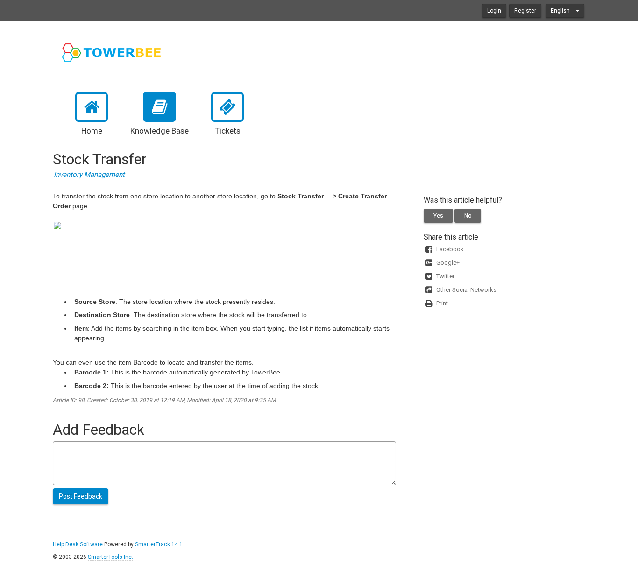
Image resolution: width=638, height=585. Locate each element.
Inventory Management (89, 174)
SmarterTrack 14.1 (159, 544)
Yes (438, 215)
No (467, 215)
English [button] (561, 10)
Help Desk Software (78, 544)
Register (525, 10)
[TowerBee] (112, 53)
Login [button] (494, 10)
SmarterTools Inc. (110, 557)
